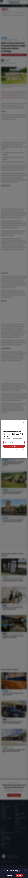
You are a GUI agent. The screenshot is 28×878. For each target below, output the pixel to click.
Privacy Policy (22, 449)
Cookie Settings (10, 875)
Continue (14, 446)
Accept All (19, 875)
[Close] (23, 422)
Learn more (23, 871)
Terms (18, 449)
